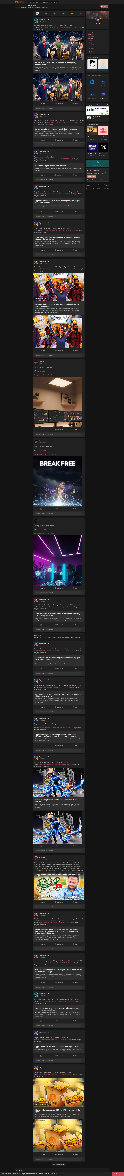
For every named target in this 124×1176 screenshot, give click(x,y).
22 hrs (40, 442)
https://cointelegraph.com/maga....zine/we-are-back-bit (56, 27)
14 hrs (40, 116)
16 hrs (40, 363)
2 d (39, 957)
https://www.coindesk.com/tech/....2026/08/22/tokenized (58, 651)
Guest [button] (107, 2)
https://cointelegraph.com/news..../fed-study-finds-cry (56, 269)
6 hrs (40, 21)
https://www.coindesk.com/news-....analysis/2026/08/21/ (56, 607)
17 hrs (40, 188)
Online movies (93, 137)
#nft (49, 375)
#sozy (36, 375)
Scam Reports (42, 639)
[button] (43, 2)
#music (45, 375)
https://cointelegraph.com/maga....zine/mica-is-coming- (56, 764)
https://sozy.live (41, 371)
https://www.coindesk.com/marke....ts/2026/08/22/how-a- (55, 963)
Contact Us (98, 188)
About (87, 188)
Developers (106, 188)
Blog (93, 188)
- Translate (44, 21)
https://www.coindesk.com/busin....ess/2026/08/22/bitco (56, 923)
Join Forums (104, 6)
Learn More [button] (53, 1173)
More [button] (87, 190)
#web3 (40, 375)
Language (106, 185)
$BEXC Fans (103, 153)
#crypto (53, 375)
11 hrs (40, 153)
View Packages (92, 176)
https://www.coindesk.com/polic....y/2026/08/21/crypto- (53, 1040)
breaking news (93, 153)
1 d (39, 522)
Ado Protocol (96, 116)
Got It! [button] (118, 1173)
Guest (98, 24)
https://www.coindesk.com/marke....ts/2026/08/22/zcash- (60, 1001)
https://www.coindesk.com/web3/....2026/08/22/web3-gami (57, 687)
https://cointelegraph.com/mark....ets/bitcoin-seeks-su (55, 1074)
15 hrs (40, 225)
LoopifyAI (102, 137)
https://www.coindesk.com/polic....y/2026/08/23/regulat (56, 159)
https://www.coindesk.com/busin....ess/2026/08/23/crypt (59, 194)
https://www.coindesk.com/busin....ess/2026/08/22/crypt (59, 728)
